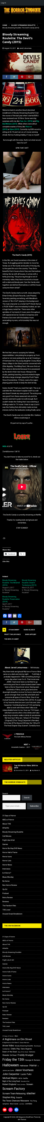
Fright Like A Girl (8, 840)
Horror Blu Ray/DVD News (12, 848)
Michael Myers (9, 1078)
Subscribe (34, 806)
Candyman (6, 1049)
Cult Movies (6, 836)
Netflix (25, 1078)
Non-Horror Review (9, 885)
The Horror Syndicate (14, 782)
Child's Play (15, 1049)
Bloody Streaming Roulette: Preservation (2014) (11, 599)
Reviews (5, 902)
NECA (20, 1078)
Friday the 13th (13, 1060)
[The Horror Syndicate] (22, 14)
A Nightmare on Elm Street (17, 1039)
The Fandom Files (9, 906)
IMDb (4, 446)
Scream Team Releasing (14, 1093)
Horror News (7, 865)
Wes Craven (14, 1104)
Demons (32, 1052)
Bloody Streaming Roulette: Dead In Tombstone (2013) (29, 582)
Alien (16, 1036)
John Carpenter (11, 1074)
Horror (33, 1065)
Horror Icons (7, 857)
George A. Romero (32, 1060)
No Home (6, 881)
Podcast (5, 893)
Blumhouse (37, 1046)
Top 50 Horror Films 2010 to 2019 (26, 766)
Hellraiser (24, 1066)
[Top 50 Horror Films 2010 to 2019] (7, 768)
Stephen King (8, 1097)
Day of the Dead (23, 1052)
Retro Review (7, 898)
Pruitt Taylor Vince (12, 634)
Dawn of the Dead (9, 1052)
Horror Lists (6, 861)
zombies (28, 1104)
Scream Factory (13, 1088)
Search (5, 794)
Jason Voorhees (24, 1070)
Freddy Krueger (25, 1055)
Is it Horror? (6, 873)
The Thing (33, 1101)
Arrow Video (8, 1045)
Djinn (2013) (14, 129)
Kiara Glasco (29, 630)
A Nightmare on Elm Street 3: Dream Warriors (15, 1042)
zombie (21, 1104)
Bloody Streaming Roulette (12, 832)
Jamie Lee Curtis (8, 1070)
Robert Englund (9, 1084)
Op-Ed (4, 889)
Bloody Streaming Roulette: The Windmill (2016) (11, 582)
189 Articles (34, 668)
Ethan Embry (14, 630)
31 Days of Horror (9, 816)
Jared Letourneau (25, 48)
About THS (6, 824)
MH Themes (22, 1119)
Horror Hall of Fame (9, 852)
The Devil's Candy (11, 639)
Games (5, 844)
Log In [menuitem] (3, 3)
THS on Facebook (12, 925)
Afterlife (5, 828)
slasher (31, 1093)
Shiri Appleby (30, 634)
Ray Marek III (36, 770)
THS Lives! (6, 910)
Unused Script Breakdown (12, 914)
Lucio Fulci (26, 1074)
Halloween (10, 1065)
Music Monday (8, 877)
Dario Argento (26, 1049)
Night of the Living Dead (11, 1081)
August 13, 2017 (10, 48)
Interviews (6, 869)
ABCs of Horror (8, 820)
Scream (29, 1084)
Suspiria (19, 1097)
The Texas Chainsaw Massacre (15, 1101)
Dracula (5, 1055)
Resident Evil (25, 1081)
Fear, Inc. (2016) (26, 121)
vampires (5, 1104)
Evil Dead (13, 1055)
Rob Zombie (21, 1084)
